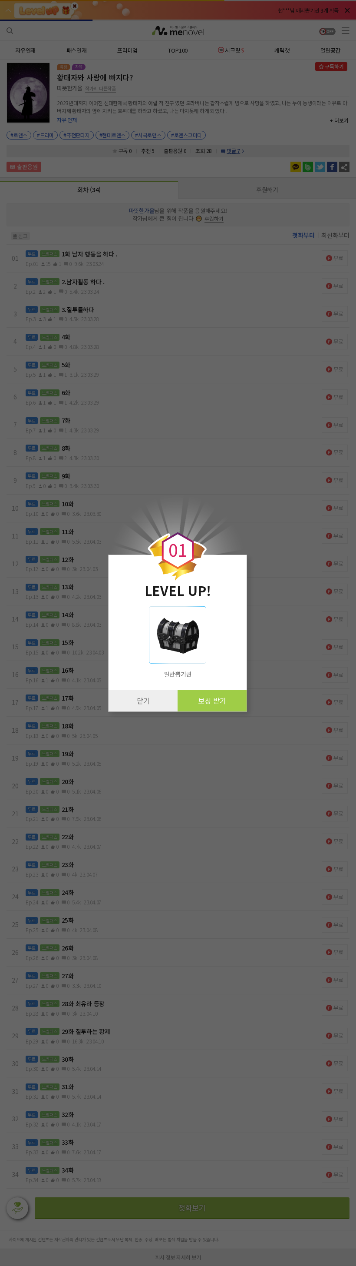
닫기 (143, 700)
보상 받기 (212, 700)
